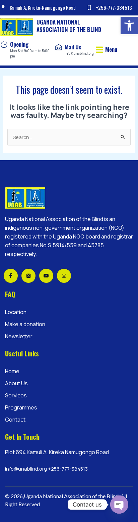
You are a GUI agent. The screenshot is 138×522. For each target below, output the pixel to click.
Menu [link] (111, 49)
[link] (129, 25)
